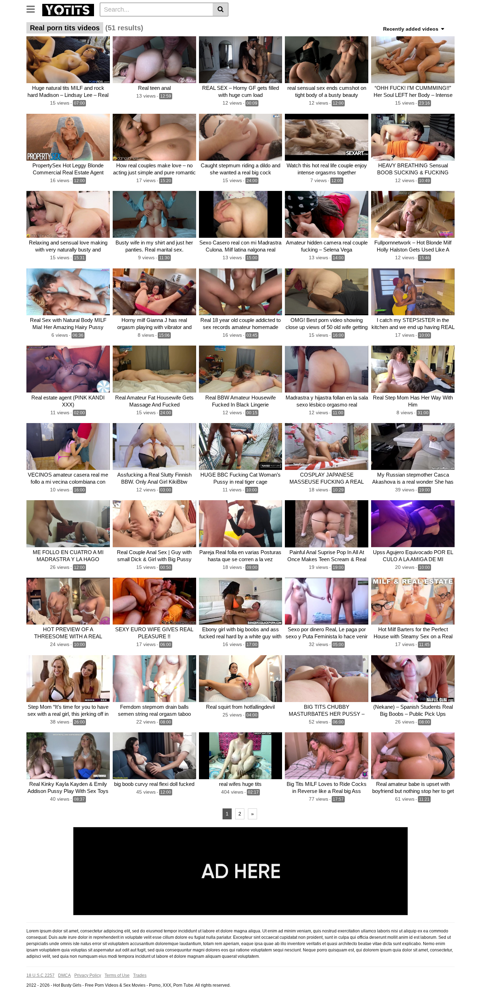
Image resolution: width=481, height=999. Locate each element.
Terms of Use (117, 975)
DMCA (64, 975)
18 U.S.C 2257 (40, 975)
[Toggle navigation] (33, 8)
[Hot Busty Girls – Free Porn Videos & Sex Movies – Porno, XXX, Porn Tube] (68, 9)
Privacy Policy (87, 975)
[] (221, 9)
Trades (139, 975)
